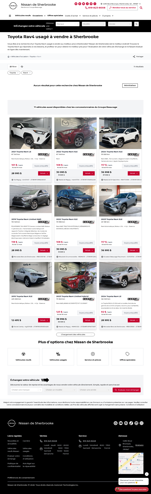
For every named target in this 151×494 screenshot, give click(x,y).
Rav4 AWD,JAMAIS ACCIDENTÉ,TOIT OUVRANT (71, 303)
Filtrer (14, 67)
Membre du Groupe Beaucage (31, 7)
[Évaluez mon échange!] (136, 24)
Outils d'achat (71, 16)
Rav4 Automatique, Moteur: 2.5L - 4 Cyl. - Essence (28, 159)
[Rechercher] (141, 7)
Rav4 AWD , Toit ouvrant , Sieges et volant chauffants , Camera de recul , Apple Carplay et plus (119, 160)
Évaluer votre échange (14, 457)
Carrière (26, 441)
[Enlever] (17, 72)
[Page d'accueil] (9, 57)
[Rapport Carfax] (44, 154)
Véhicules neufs (23, 15)
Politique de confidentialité (14, 464)
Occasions (38, 16)
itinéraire (139, 445)
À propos (106, 16)
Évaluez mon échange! (128, 390)
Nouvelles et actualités (13, 442)
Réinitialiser (130, 85)
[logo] (13, 5)
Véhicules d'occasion (19, 57)
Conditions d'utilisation (135, 405)
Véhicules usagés (27, 449)
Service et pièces (90, 16)
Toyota (32, 57)
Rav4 (58, 159)
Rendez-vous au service (124, 8)
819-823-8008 (96, 7)
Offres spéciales (55, 15)
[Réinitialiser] (22, 66)
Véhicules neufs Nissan (13, 449)
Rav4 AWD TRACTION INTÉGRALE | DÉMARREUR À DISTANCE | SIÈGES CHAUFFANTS (73, 228)
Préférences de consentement (21, 478)
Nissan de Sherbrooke (38, 5)
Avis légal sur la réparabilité (29, 464)
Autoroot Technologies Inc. (66, 485)
